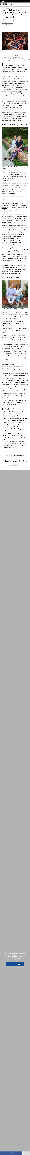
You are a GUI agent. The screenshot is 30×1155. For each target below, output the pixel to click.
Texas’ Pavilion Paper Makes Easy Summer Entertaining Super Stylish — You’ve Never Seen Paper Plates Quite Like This (15, 436)
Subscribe (14, 1)
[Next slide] (29, 59)
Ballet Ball (19, 317)
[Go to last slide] (24, 59)
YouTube (4, 207)
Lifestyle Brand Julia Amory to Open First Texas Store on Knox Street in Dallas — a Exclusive (14, 414)
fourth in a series (10, 112)
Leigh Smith (22, 172)
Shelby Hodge (6, 22)
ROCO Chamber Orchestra (14, 185)
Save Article (8, 24)
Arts (3, 8)
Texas (25, 1)
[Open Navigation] (3, 1)
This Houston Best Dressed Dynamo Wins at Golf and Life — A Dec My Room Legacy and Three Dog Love (15, 420)
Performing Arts (9, 8)
